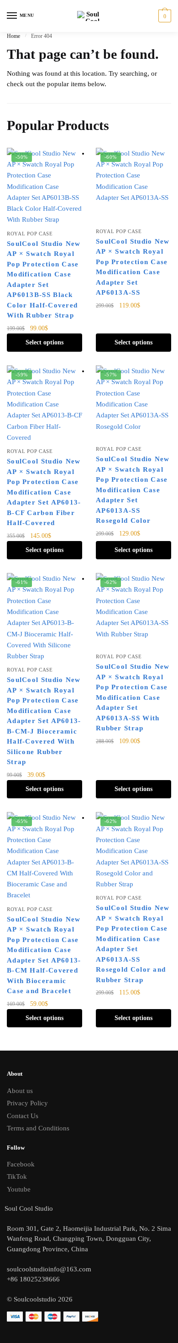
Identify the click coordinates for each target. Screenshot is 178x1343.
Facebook (21, 1164)
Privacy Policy (27, 1103)
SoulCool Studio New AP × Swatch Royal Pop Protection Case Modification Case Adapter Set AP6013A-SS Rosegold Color (133, 489)
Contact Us (22, 1115)
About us (20, 1090)
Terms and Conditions (38, 1128)
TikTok (17, 1176)
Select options (44, 342)
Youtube (19, 1189)
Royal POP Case (30, 233)
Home (13, 36)
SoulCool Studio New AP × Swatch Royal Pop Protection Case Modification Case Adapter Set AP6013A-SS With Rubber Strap (133, 697)
